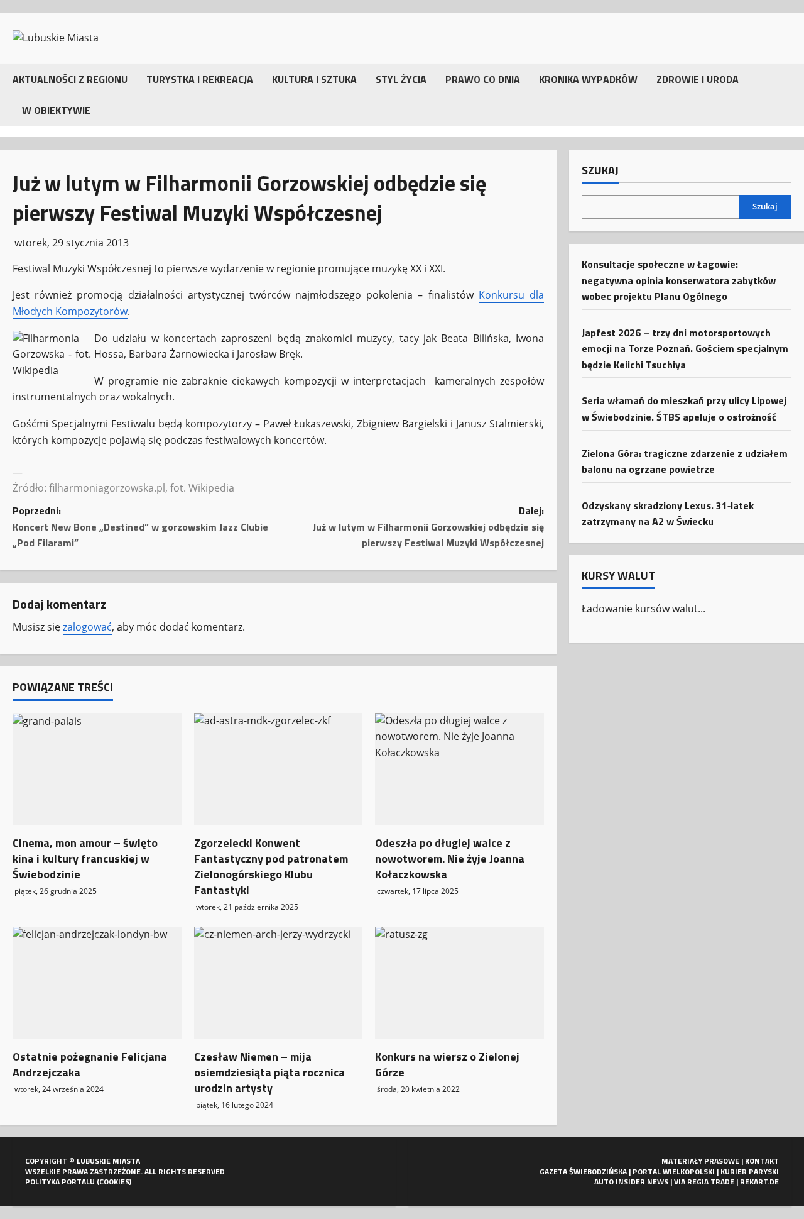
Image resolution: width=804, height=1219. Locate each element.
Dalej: (428, 526)
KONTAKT (762, 1161)
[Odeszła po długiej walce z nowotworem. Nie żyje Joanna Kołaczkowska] (459, 769)
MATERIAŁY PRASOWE (700, 1161)
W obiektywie (56, 110)
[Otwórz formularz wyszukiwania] (787, 94)
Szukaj (600, 170)
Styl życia (401, 79)
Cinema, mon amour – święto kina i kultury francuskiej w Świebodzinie (85, 858)
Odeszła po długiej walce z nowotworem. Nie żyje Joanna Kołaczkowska (449, 858)
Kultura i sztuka (314, 79)
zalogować (87, 627)
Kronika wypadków (588, 79)
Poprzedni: (140, 526)
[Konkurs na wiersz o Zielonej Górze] (459, 983)
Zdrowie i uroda (697, 79)
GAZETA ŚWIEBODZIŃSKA (583, 1172)
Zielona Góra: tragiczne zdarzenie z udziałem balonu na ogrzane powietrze (685, 461)
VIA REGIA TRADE (704, 1182)
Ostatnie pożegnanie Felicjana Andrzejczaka (90, 1064)
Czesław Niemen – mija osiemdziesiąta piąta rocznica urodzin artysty (269, 1072)
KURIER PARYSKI (749, 1172)
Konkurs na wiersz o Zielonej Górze (447, 1064)
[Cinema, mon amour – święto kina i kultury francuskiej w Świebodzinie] (97, 769)
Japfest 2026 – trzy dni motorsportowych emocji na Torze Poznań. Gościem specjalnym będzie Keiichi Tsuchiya (685, 348)
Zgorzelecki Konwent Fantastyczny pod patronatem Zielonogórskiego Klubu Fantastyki (271, 866)
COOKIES (114, 1182)
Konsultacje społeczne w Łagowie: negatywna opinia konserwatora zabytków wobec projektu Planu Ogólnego (679, 280)
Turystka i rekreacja (199, 79)
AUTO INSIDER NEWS (631, 1182)
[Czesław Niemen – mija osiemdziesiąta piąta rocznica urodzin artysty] (278, 983)
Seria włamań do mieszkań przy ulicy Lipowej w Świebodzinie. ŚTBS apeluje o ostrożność (684, 408)
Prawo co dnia (482, 79)
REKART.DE (759, 1182)
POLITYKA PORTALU (60, 1182)
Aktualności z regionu (70, 79)
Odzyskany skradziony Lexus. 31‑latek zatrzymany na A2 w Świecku (668, 513)
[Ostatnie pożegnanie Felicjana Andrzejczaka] (97, 983)
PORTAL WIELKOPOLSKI (674, 1172)
